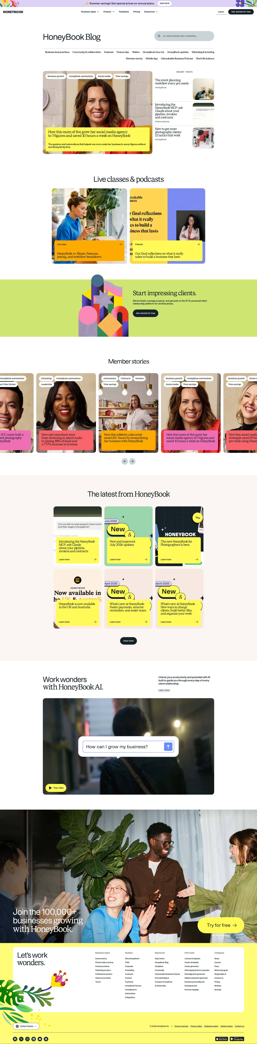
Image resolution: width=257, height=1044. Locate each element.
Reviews (217, 986)
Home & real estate (103, 978)
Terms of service (181, 1026)
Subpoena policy (211, 1026)
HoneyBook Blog (161, 962)
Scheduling (129, 970)
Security (217, 989)
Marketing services (103, 970)
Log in (221, 11)
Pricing (136, 11)
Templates (124, 11)
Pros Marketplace (162, 978)
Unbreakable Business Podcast (167, 974)
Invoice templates (192, 962)
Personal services (102, 966)
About (216, 958)
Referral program (221, 970)
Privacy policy (196, 1026)
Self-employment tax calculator (197, 970)
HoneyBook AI (131, 989)
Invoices (128, 978)
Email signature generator (195, 974)
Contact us (218, 978)
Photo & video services (104, 962)
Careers (217, 962)
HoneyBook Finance (133, 986)
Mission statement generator (196, 978)
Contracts (129, 974)
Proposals (129, 966)
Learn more (164, 690)
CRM (127, 962)
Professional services (103, 974)
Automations (130, 993)
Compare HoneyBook (163, 982)
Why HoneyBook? (132, 958)
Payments (129, 982)
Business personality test (195, 982)
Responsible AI (220, 974)
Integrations (130, 997)
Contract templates (192, 958)
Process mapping (192, 989)
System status (226, 1026)
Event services (101, 958)
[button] (90, 11)
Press (216, 966)
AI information (160, 986)
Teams (98, 982)
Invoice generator (192, 966)
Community (159, 970)
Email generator (191, 986)
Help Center (159, 958)
